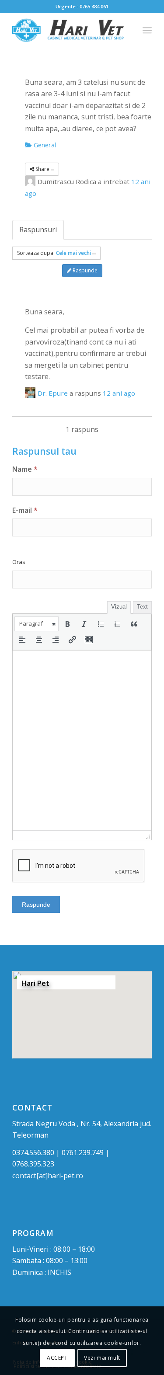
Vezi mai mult (102, 1357)
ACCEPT (57, 1357)
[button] (36, 623)
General (44, 144)
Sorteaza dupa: (54, 253)
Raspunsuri (38, 229)
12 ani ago (119, 393)
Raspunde (84, 270)
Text (142, 606)
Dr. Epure (53, 393)
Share (42, 169)
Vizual (119, 606)
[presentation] (36, 624)
